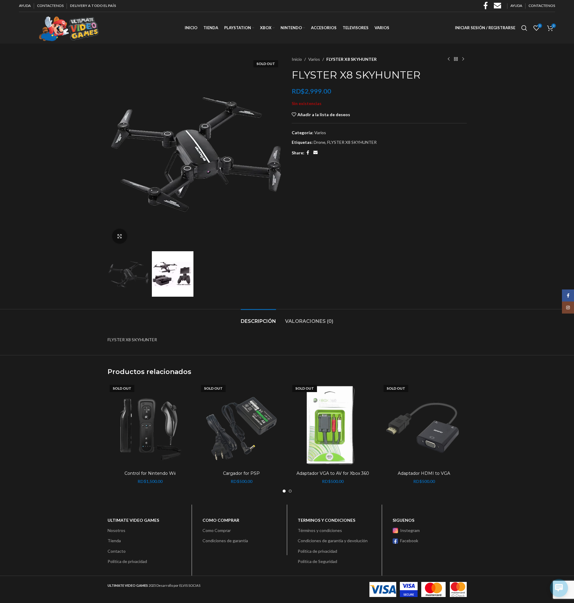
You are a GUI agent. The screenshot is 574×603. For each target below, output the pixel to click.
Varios (314, 59)
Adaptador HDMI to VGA (424, 473)
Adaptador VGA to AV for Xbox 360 (332, 473)
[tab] (258, 318)
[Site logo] (69, 27)
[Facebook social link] (308, 153)
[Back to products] (456, 59)
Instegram (410, 530)
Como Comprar (216, 530)
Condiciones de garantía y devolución (333, 540)
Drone (319, 142)
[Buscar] (524, 28)
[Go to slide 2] (290, 491)
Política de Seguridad (317, 561)
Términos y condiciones (320, 530)
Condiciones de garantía (225, 540)
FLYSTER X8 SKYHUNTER (352, 142)
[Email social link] (315, 153)
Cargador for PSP (241, 473)
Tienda (114, 540)
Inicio (297, 59)
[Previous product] (448, 59)
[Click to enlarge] (119, 236)
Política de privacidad (127, 561)
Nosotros (116, 530)
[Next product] (463, 59)
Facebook (409, 540)
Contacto (117, 551)
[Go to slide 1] (284, 491)
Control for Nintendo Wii (150, 473)
